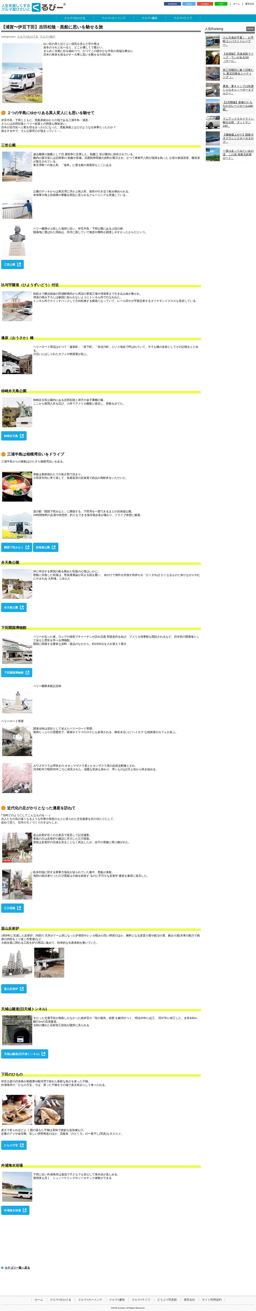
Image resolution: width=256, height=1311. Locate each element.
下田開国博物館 (14, 672)
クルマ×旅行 (47, 36)
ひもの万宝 (11, 1145)
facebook (172, 4)
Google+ (205, 4)
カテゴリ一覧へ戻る (17, 1267)
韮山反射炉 (11, 988)
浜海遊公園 (43, 547)
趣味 (154, 18)
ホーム (236, 4)
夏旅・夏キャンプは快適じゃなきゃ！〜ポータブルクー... (238, 89)
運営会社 (249, 4)
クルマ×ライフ (141, 1299)
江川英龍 (9, 908)
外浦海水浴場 (12, 1210)
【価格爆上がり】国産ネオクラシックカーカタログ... (238, 138)
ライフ (188, 18)
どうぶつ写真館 (167, 1299)
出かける (79, 18)
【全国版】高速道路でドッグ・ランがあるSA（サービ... (238, 57)
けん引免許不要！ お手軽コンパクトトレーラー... (238, 41)
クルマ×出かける (27, 36)
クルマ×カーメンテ (90, 1299)
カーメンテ (119, 18)
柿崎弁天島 (11, 435)
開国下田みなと (14, 547)
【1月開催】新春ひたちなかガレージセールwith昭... (238, 106)
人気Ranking (214, 29)
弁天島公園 (11, 607)
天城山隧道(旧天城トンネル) (22, 1054)
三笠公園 (9, 264)
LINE (221, 4)
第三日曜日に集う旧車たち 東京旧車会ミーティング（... (238, 73)
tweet (189, 4)
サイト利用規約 (212, 1299)
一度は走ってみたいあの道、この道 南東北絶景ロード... (238, 154)
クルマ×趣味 (117, 1299)
